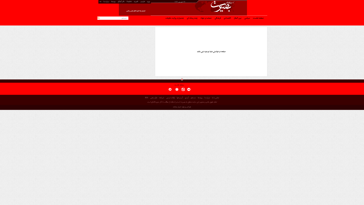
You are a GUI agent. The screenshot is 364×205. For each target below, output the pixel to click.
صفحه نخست (179, 85)
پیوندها (113, 1)
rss (100, 1)
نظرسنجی (153, 98)
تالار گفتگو (121, 1)
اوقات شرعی (170, 98)
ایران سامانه (177, 107)
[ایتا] (183, 90)
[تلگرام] (188, 90)
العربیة (136, 1)
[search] (99, 18)
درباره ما (106, 1)
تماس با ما (215, 98)
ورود (148, 1)
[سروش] (170, 90)
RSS (146, 98)
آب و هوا (180, 98)
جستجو (193, 98)
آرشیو (187, 98)
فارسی (142, 1)
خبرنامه (161, 98)
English (129, 1)
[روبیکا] (177, 90)
